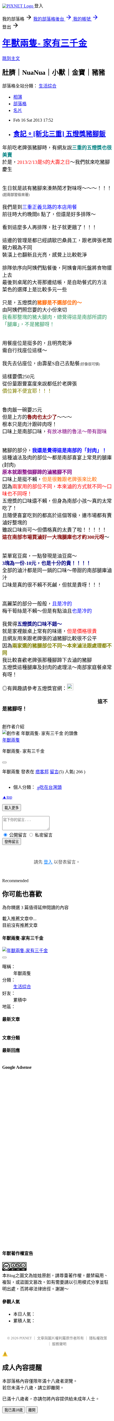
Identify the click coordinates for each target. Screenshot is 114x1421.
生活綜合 (47, 86)
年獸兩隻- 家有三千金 (44, 43)
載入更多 (11, 808)
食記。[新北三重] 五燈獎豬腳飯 (59, 133)
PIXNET (25, 1338)
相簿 (17, 97)
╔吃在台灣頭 (49, 787)
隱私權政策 (98, 1338)
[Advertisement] (24, 1159)
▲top (7, 797)
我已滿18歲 (13, 1410)
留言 (54, 771)
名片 (17, 110)
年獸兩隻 (11, 740)
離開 (31, 1410)
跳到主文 (11, 58)
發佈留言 (11, 842)
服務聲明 (59, 1344)
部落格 (20, 103)
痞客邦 (42, 771)
